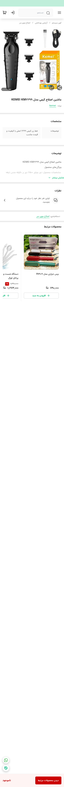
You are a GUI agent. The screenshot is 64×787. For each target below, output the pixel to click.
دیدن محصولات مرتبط (48, 780)
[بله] (6, 768)
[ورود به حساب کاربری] (13, 12)
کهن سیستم (56, 22)
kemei (52, 105)
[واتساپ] (6, 760)
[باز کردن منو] (58, 12)
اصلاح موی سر (24, 22)
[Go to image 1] (10, 89)
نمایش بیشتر (58, 177)
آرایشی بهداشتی (41, 22)
